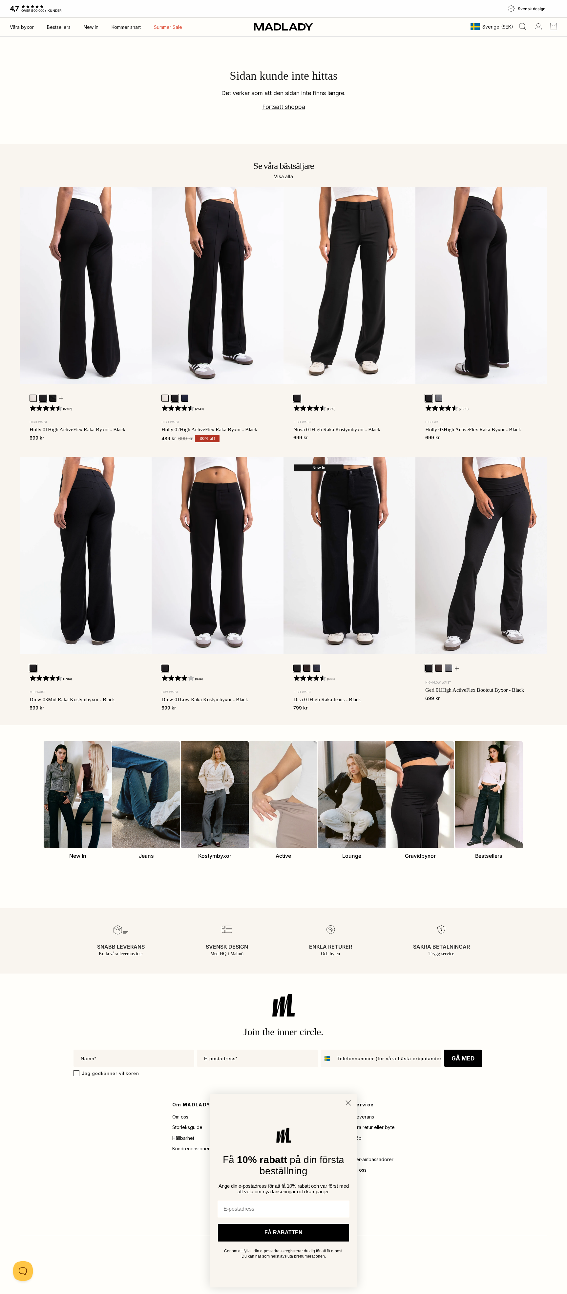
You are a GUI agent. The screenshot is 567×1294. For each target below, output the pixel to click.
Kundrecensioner (191, 1148)
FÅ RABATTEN (283, 1232)
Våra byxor (22, 27)
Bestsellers (59, 27)
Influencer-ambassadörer (366, 1159)
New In (91, 27)
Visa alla (283, 176)
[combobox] (327, 1058)
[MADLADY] (283, 26)
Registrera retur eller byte (367, 1127)
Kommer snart (126, 27)
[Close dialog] (348, 1103)
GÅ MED (463, 1058)
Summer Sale (168, 27)
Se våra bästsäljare (283, 166)
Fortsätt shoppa (283, 106)
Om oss (180, 1116)
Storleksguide (187, 1127)
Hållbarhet (183, 1138)
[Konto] (537, 26)
